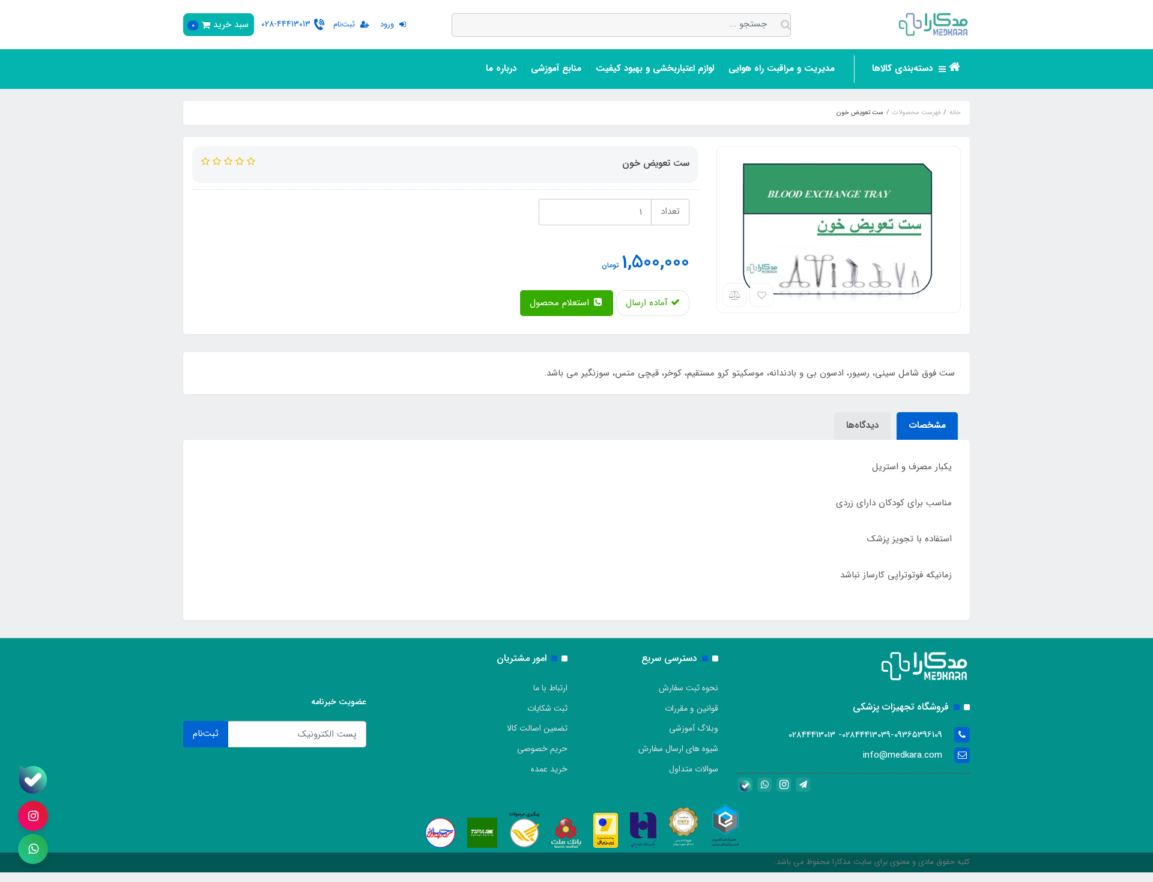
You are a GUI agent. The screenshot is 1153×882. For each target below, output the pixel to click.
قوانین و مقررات (691, 708)
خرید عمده (549, 769)
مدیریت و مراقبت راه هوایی (781, 68)
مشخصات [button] (927, 425)
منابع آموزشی (556, 68)
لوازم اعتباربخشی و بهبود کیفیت (655, 68)
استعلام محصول (561, 303)
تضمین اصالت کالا (537, 728)
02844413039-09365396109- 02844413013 (865, 735)
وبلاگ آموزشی (693, 728)
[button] (218, 24)
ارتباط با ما (550, 688)
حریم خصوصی (542, 748)
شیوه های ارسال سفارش (678, 748)
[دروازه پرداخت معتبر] (605, 830)
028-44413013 (285, 24)
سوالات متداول (693, 769)
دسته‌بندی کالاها (904, 68)
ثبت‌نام (206, 733)
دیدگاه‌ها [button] (862, 425)
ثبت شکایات (547, 708)
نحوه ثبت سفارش (688, 688)
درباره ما (501, 68)
